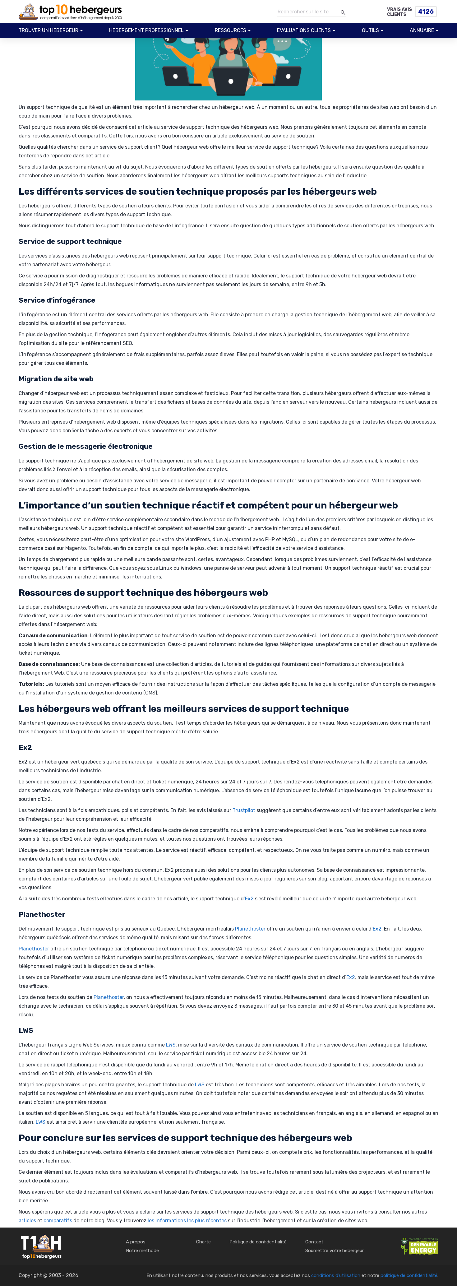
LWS (171, 1045)
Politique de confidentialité (258, 1242)
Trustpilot (244, 810)
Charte (203, 1242)
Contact (314, 1242)
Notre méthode (142, 1250)
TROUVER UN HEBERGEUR (48, 30)
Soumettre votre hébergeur (334, 1250)
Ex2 (249, 899)
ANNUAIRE (422, 30)
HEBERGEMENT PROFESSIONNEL (146, 30)
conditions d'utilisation (335, 1275)
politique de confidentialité (409, 1275)
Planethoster (250, 929)
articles (27, 1220)
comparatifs (58, 1220)
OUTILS (370, 30)
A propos (135, 1242)
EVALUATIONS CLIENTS (304, 30)
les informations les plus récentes (187, 1220)
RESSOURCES (230, 30)
